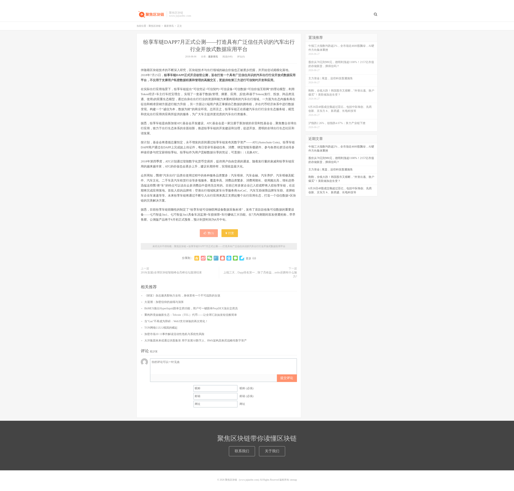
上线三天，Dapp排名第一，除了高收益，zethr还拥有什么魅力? (260, 274)
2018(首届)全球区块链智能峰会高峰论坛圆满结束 (171, 272)
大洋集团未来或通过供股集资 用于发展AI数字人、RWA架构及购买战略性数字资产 (195, 340)
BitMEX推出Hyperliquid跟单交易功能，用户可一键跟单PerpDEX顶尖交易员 (191, 308)
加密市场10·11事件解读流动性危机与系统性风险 (174, 334)
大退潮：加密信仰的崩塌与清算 (164, 302)
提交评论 (286, 378)
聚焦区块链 (151, 14)
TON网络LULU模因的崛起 (160, 327)
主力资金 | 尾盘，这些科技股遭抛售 (330, 169)
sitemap (293, 479)
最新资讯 (169, 25)
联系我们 (242, 451)
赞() (211, 233)
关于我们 (272, 451)
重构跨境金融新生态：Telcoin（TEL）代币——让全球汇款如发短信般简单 (190, 314)
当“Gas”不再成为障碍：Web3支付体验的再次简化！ (176, 321)
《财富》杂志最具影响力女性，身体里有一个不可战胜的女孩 (182, 295)
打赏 (230, 233)
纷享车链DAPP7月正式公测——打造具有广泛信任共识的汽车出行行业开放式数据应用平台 (237, 246)
